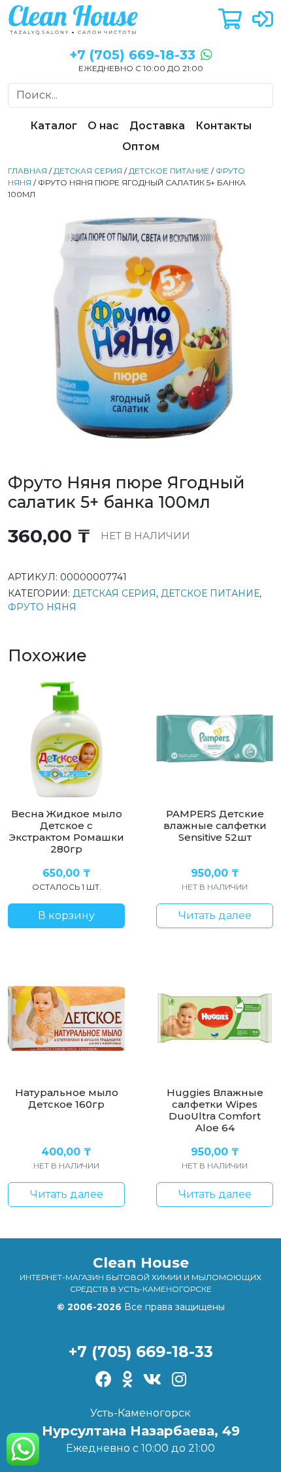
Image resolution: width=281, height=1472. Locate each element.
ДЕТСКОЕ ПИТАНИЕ (169, 171)
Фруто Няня (42, 607)
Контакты (223, 125)
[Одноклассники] (127, 1380)
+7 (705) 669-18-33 (141, 1351)
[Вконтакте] (152, 1380)
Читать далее (215, 915)
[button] (230, 19)
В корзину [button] (66, 915)
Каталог (53, 125)
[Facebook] (103, 1380)
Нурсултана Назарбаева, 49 (141, 1431)
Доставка (157, 125)
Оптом (140, 146)
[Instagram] (179, 1380)
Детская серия (88, 171)
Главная (27, 171)
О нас (103, 125)
